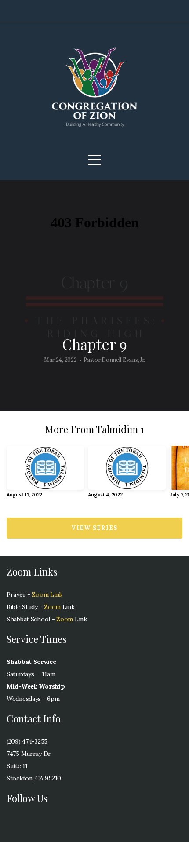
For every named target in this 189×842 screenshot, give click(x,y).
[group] (45, 475)
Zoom (51, 607)
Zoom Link (47, 594)
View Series (94, 528)
